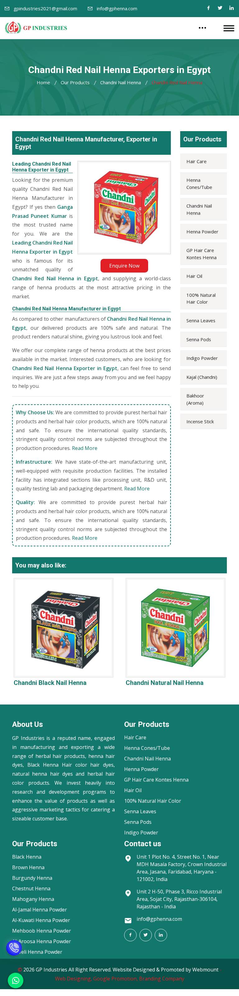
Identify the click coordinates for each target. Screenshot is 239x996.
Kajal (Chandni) (201, 377)
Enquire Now (124, 265)
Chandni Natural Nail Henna (165, 682)
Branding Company (161, 978)
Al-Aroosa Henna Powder (41, 941)
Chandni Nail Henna (120, 82)
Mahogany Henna (33, 899)
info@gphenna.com (117, 8)
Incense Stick (200, 421)
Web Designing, (73, 978)
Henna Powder (202, 231)
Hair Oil (194, 276)
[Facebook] (208, 8)
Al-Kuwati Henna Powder (41, 920)
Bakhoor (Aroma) (195, 399)
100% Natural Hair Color (201, 298)
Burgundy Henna (32, 877)
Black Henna (26, 856)
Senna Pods (198, 339)
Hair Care (196, 161)
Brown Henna (28, 867)
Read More (84, 448)
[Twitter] (220, 8)
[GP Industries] (36, 27)
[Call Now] (14, 953)
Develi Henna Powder (37, 951)
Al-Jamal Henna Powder (39, 909)
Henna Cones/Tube (199, 183)
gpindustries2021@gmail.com (45, 8)
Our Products (75, 82)
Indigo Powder (202, 358)
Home (43, 82)
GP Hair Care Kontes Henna (201, 253)
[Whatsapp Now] (15, 980)
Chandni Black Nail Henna (50, 682)
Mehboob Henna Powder (41, 930)
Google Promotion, (115, 978)
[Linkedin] (231, 8)
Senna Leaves (200, 320)
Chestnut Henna (31, 888)
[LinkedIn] (161, 935)
